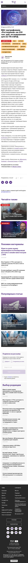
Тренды (3, 502)
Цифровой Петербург (7, 510)
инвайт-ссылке (19, 148)
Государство (5, 500)
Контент (4, 498)
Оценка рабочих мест (20, 498)
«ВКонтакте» (22, 159)
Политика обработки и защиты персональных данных (20, 505)
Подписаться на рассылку (14, 371)
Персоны (4, 493)
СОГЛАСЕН (14, 560)
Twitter (21, 161)
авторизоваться (5, 192)
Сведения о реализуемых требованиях (18, 510)
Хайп (3, 507)
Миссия (17, 490)
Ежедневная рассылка (18, 361)
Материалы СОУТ (19, 514)
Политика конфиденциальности (20, 501)
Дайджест (7, 361)
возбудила (4, 137)
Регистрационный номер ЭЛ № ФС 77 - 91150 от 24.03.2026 (14, 548)
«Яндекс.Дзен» (16, 166)
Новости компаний (6, 514)
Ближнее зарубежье (7, 512)
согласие (9, 377)
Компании (4, 490)
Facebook (4, 161)
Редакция (17, 493)
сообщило (4, 75)
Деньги (3, 495)
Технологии (4, 505)
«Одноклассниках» (12, 161)
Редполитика (18, 495)
